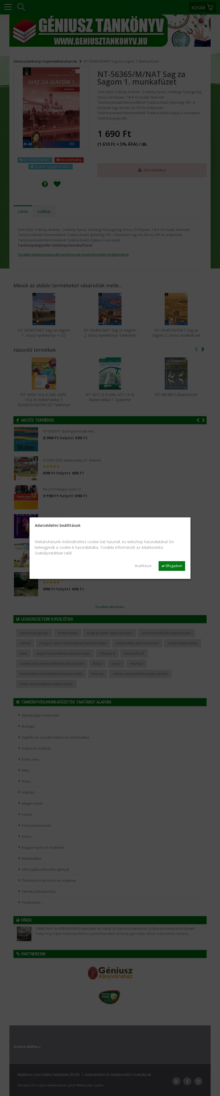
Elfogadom (173, 566)
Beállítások (143, 566)
